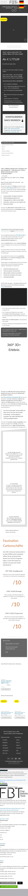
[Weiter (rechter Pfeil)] (5, 893)
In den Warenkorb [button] (5, 689)
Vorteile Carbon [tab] (6, 151)
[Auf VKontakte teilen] (20, 47)
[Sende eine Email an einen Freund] (15, 47)
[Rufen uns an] (15, 763)
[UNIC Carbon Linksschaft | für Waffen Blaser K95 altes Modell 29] (14, 369)
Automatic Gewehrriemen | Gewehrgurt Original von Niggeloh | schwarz (6, 682)
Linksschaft (13, 132)
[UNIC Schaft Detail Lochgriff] (14, 297)
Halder (2, 229)
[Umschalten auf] (4, 530)
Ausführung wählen (6, 717)
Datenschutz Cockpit (5, 780)
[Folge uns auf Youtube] (19, 763)
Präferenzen (8, 808)
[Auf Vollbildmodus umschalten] (9, 890)
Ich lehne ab (4, 783)
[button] (2, 2)
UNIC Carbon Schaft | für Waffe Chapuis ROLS (20, 713)
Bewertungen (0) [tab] (6, 155)
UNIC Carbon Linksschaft (13, 128)
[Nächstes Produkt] (13, 10)
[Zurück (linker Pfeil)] (1, 893)
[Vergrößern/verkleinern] (12, 890)
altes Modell (13, 130)
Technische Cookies (4, 818)
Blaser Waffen (18, 8)
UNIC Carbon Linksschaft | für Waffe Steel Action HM (7, 713)
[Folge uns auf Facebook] (9, 763)
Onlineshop (2, 843)
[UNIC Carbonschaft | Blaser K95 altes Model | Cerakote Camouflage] (14, 160)
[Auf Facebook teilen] (10, 47)
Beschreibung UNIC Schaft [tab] (8, 142)
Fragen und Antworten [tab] (7, 153)
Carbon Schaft (7, 132)
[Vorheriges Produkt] (15, 10)
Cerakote (3, 286)
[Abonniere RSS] (17, 763)
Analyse (13, 808)
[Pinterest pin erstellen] (17, 47)
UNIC (18, 132)
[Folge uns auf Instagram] (11, 763)
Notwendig (2, 808)
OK (1, 783)
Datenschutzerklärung (5, 810)
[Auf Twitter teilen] (13, 47)
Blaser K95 (19, 130)
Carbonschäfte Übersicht (9, 6)
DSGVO (2, 860)
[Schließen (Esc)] (1, 890)
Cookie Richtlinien (14, 810)
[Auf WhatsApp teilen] (8, 47)
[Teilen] (5, 890)
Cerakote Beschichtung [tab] (7, 144)
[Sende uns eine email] (13, 763)
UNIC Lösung (10, 187)
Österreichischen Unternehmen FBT (12, 397)
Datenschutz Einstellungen (16, 780)
